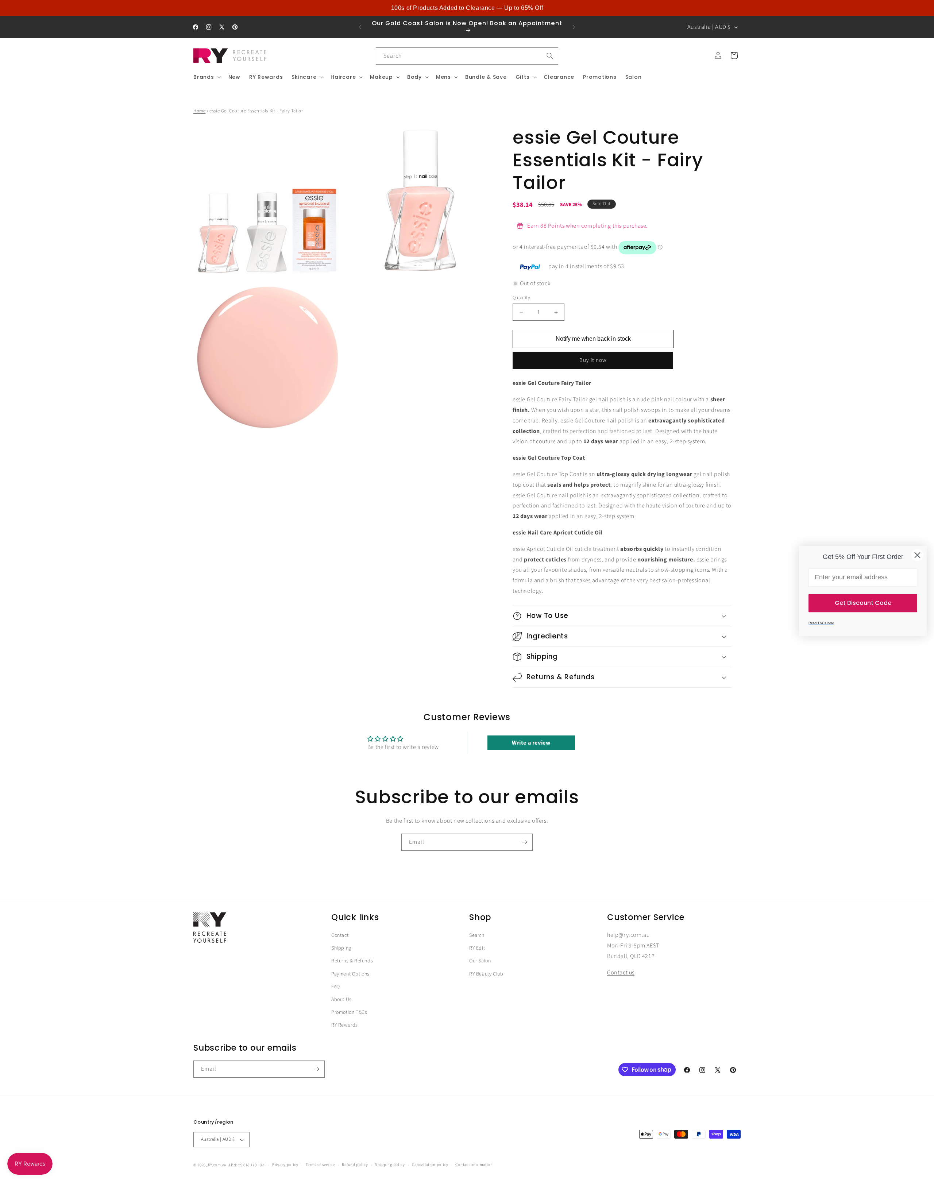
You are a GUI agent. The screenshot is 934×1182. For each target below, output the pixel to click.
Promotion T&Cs (349, 1012)
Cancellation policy (430, 1164)
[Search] (550, 56)
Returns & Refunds (352, 961)
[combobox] (467, 56)
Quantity (521, 297)
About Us (341, 999)
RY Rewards (344, 1025)
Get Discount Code (863, 603)
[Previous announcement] (360, 27)
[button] (206, 77)
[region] (467, 8)
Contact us (620, 973)
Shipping (341, 948)
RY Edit (477, 948)
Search (477, 935)
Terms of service (320, 1164)
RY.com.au (217, 1165)
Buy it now (592, 360)
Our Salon (480, 961)
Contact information (474, 1164)
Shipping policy (390, 1164)
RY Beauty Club (486, 974)
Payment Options (350, 974)
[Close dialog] (917, 555)
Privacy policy (285, 1164)
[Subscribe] (524, 842)
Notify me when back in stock (593, 339)
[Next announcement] (574, 27)
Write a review (531, 743)
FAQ (335, 986)
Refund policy (355, 1164)
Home (199, 111)
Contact (339, 935)
